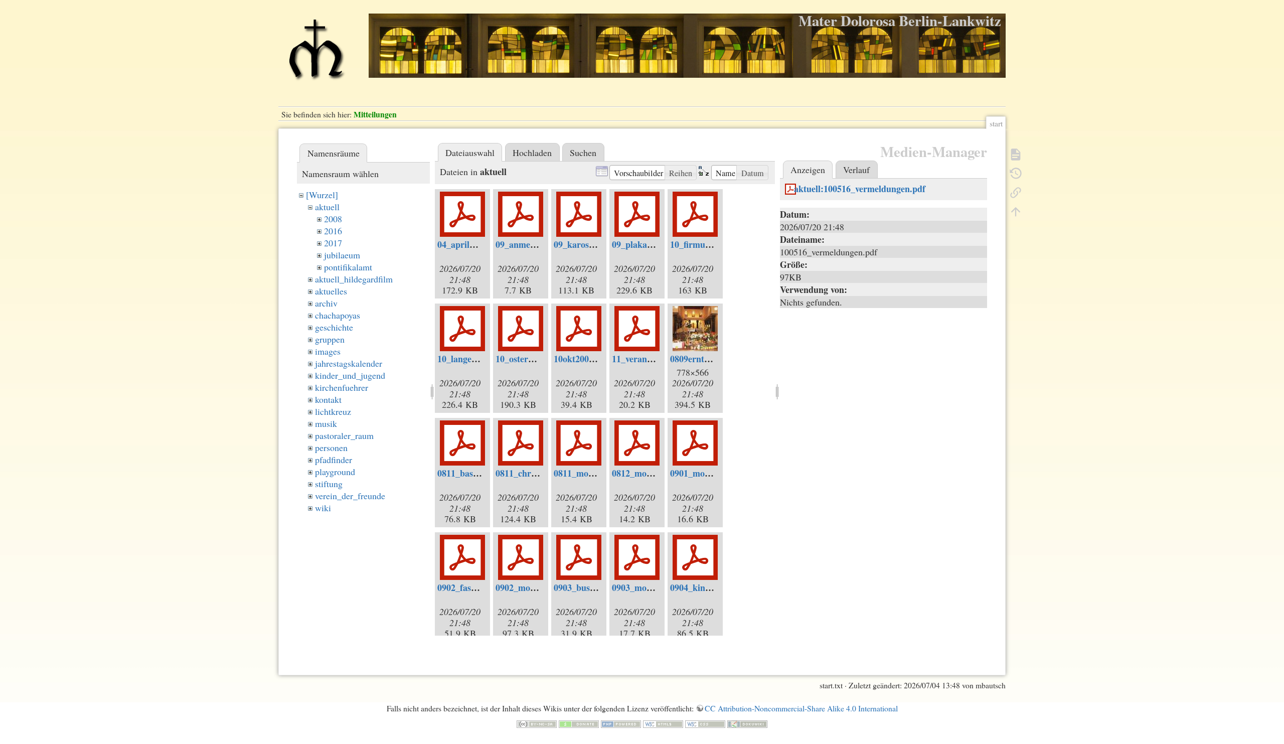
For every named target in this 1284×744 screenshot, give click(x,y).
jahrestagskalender (348, 363)
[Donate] (579, 722)
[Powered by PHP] (621, 722)
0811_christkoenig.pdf (538, 473)
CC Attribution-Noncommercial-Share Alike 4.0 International (801, 708)
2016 (333, 231)
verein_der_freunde (350, 496)
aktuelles (331, 291)
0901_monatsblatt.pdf (712, 473)
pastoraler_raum (344, 435)
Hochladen (532, 152)
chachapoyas (337, 315)
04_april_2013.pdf (472, 244)
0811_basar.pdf (467, 473)
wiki (323, 508)
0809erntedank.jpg (706, 358)
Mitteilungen (375, 114)
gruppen (330, 339)
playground (335, 472)
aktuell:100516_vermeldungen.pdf (859, 188)
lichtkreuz (333, 411)
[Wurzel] (322, 195)
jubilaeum (342, 255)
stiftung (329, 484)
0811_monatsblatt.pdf (596, 473)
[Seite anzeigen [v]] (1015, 153)
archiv (326, 303)
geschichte (334, 327)
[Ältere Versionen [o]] (1015, 172)
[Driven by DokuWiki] (747, 722)
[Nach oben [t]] (1015, 210)
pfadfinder (333, 460)
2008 (333, 219)
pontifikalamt (348, 267)
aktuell (327, 207)
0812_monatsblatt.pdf (654, 473)
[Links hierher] (1015, 191)
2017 (333, 243)
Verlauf (856, 170)
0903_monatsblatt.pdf (654, 587)
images (328, 351)
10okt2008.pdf (581, 358)
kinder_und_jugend (350, 375)
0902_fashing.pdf (470, 587)
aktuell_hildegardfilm (354, 279)
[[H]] (315, 54)
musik (326, 423)
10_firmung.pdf (700, 244)
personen (331, 447)
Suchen (583, 152)
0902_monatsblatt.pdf (538, 587)
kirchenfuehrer (341, 387)
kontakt (328, 399)
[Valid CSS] (705, 722)
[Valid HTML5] (663, 722)
